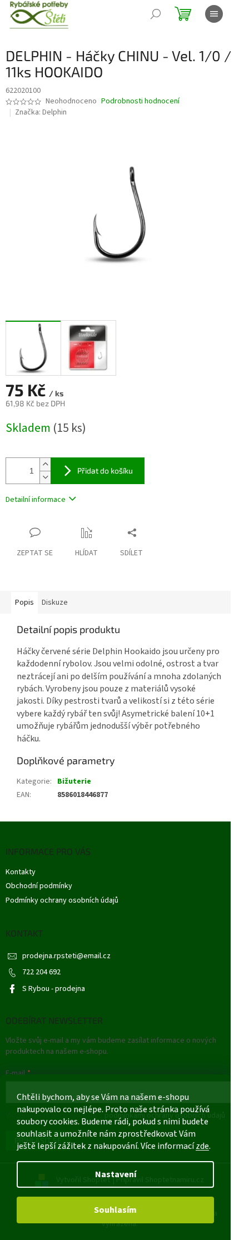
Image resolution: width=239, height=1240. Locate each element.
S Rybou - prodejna (53, 988)
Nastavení (115, 1174)
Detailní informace (36, 499)
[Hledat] (156, 14)
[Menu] (214, 14)
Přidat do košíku (105, 470)
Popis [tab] (24, 602)
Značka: (41, 112)
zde (202, 1146)
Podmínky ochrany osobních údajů (62, 900)
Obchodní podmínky (39, 886)
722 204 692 (41, 972)
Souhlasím (115, 1210)
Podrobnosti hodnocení (140, 101)
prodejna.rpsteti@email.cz (66, 956)
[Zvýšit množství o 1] (45, 464)
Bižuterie (74, 781)
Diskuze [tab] (55, 602)
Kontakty (21, 872)
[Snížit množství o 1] (45, 477)
